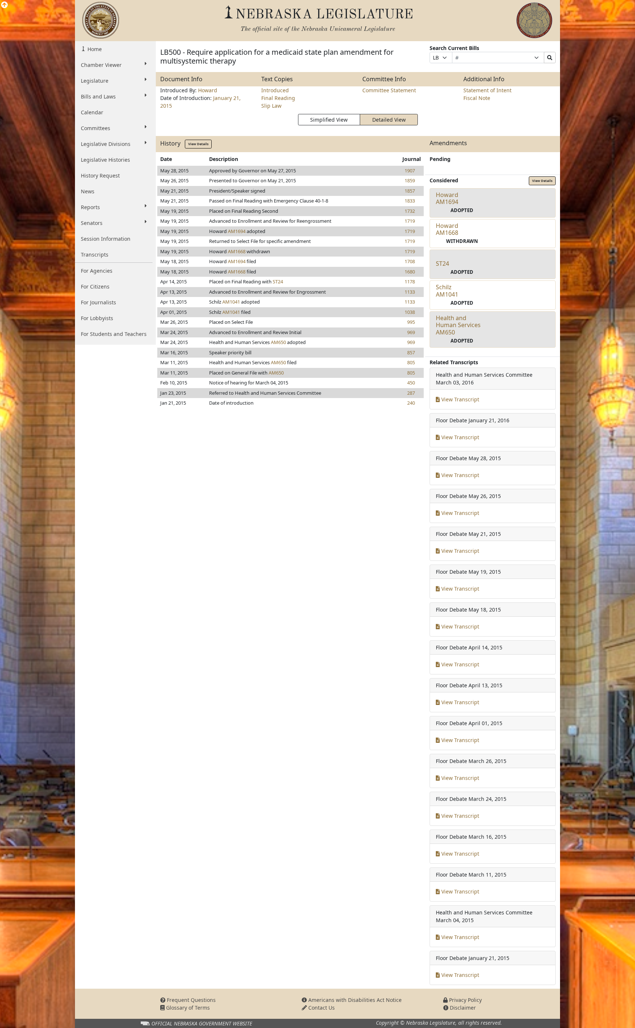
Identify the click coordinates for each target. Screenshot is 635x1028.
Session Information (105, 238)
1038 (410, 312)
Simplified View (329, 119)
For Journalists (98, 302)
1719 (410, 221)
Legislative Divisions (105, 143)
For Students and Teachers (114, 333)
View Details (198, 144)
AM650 (278, 342)
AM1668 (236, 251)
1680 (410, 271)
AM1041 (231, 301)
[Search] (550, 57)
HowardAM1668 (447, 229)
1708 (410, 261)
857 (411, 352)
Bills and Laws (98, 96)
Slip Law (271, 105)
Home (94, 49)
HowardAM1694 (447, 198)
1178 (410, 281)
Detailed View (389, 119)
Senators (92, 222)
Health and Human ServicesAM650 (458, 325)
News (87, 191)
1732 (410, 211)
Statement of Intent (487, 90)
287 (411, 393)
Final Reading (278, 97)
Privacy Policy (465, 999)
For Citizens (95, 286)
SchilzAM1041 (447, 290)
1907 (410, 170)
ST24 (278, 281)
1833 (410, 200)
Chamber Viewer (101, 64)
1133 (410, 292)
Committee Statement (389, 90)
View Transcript (459, 399)
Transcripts (94, 254)
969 (411, 332)
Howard (207, 90)
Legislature (94, 80)
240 (411, 403)
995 (411, 322)
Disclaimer (462, 1007)
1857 (410, 190)
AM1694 (236, 231)
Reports (90, 207)
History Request (100, 175)
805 (411, 362)
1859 (410, 180)
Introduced (275, 90)
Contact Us (321, 1007)
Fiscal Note (476, 97)
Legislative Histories (105, 159)
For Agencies (96, 270)
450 (411, 382)
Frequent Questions (190, 999)
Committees (95, 128)
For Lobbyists (97, 318)
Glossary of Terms (187, 1007)
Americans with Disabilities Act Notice (354, 999)
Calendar (92, 112)
